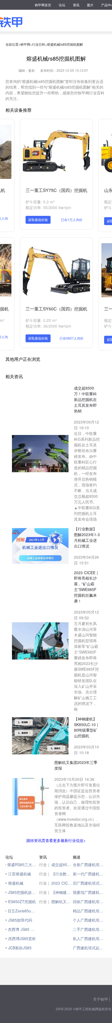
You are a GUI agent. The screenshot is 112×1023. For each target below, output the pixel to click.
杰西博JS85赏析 (22, 938)
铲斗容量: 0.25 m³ (41, 320)
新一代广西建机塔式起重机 (90, 873)
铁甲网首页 (43, 4)
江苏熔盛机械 (19, 873)
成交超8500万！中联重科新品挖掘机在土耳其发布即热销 (62, 864)
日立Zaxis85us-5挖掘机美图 (22, 910)
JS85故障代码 (20, 920)
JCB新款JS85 (20, 947)
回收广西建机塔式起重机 (90, 901)
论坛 (62, 4)
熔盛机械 (15, 883)
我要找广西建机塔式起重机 (90, 892)
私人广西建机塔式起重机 (90, 938)
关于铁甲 (100, 999)
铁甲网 (25, 44)
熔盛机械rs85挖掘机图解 (65, 44)
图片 (90, 4)
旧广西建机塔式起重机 (90, 883)
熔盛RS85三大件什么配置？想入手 (21, 864)
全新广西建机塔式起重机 (90, 864)
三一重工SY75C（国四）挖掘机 (56, 190)
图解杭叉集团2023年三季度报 (62, 901)
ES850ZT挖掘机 (22, 901)
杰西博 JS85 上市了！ (22, 929)
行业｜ (45, 864)
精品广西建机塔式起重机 (90, 910)
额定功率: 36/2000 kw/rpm (48, 326)
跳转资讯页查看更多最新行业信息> (56, 840)
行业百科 (38, 44)
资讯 (76, 4)
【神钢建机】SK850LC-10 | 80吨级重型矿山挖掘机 (62, 892)
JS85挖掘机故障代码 (22, 892)
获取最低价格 (38, 219)
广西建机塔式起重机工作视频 (90, 947)
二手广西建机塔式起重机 (90, 929)
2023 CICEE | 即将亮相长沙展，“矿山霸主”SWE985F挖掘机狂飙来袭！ (62, 883)
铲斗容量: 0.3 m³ (40, 201)
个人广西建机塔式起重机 (90, 920)
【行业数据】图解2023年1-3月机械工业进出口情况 (62, 873)
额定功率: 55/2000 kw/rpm (48, 207)
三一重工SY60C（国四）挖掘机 (56, 309)
